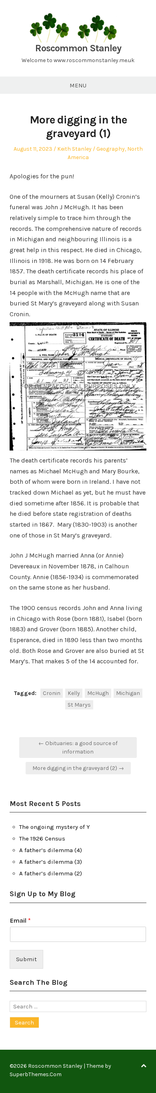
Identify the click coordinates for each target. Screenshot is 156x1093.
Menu (78, 85)
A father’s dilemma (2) (50, 873)
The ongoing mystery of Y (54, 826)
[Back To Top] (143, 1066)
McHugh (98, 693)
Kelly (74, 693)
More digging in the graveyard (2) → (78, 768)
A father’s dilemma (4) (50, 850)
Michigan (128, 693)
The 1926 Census (42, 838)
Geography (110, 148)
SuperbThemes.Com (36, 1074)
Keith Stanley (74, 148)
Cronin (51, 693)
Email (20, 920)
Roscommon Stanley (78, 48)
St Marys (79, 704)
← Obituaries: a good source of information (78, 747)
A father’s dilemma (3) (50, 861)
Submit (26, 959)
